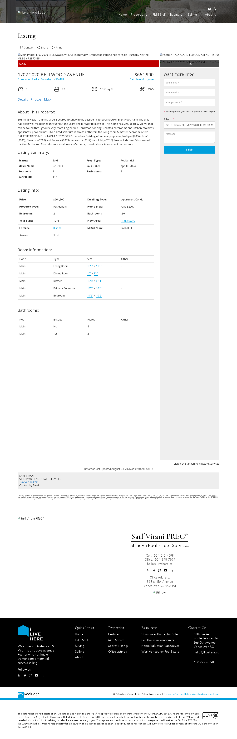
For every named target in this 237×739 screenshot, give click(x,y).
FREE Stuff (81, 640)
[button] (148, 570)
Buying (79, 646)
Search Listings (118, 646)
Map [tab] (47, 99)
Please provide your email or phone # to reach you (190, 111)
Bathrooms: (28, 310)
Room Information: (35, 249)
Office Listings (117, 651)
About (79, 657)
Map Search (116, 640)
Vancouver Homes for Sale (159, 634)
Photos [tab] (36, 99)
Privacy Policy (170, 694)
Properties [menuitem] (138, 14)
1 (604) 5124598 (28, 482)
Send (189, 149)
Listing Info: (28, 190)
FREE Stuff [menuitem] (159, 14)
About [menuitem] (209, 14)
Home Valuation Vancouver (160, 646)
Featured (114, 634)
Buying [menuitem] (175, 14)
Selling (79, 651)
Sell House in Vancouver (157, 640)
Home (79, 634)
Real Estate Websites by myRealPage (199, 694)
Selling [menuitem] (192, 14)
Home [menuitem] (122, 14)
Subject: (168, 119)
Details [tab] (23, 99)
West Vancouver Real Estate (160, 651)
